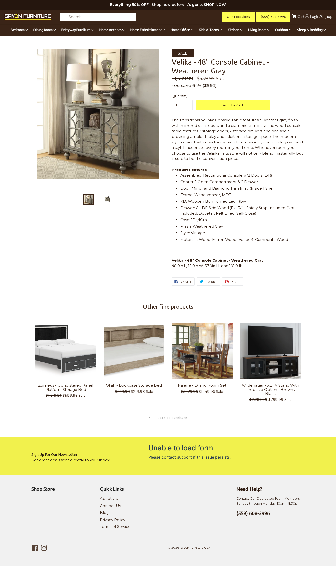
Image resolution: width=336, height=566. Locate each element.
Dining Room (43, 30)
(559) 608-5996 (273, 16)
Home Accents (110, 30)
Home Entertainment (146, 30)
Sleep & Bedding (310, 30)
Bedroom (18, 30)
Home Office (181, 30)
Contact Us (110, 505)
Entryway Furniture (76, 30)
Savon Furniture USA (195, 547)
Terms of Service (115, 526)
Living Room (257, 30)
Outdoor (282, 30)
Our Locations (238, 16)
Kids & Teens (209, 30)
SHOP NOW (215, 4)
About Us (109, 498)
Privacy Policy (112, 519)
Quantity (179, 96)
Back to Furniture (172, 417)
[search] (98, 17)
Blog (104, 512)
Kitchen (234, 30)
